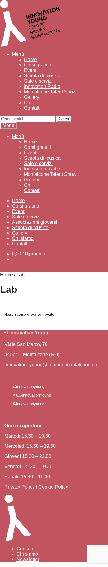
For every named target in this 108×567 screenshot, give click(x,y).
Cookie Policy (53, 486)
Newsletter (27, 559)
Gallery (31, 97)
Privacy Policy (19, 486)
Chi (28, 102)
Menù (18, 54)
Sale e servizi (38, 81)
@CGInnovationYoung (30, 395)
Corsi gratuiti (37, 64)
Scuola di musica (42, 75)
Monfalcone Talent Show (50, 91)
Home (30, 59)
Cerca (64, 119)
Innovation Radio (42, 86)
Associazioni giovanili (35, 222)
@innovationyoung (26, 386)
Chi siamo (23, 238)
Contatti (32, 108)
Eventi (31, 70)
